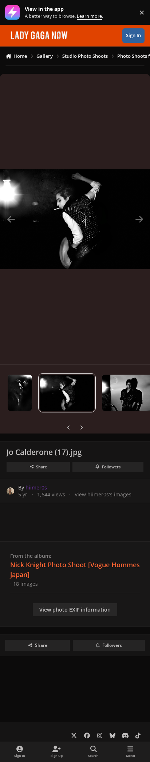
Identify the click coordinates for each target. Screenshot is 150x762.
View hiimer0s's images (103, 494)
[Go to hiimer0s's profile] (10, 491)
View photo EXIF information (75, 609)
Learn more (14, 12)
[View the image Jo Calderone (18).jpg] (20, 393)
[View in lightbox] (75, 219)
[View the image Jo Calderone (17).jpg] (67, 393)
